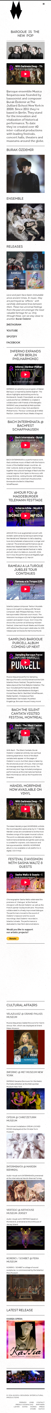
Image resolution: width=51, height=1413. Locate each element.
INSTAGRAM (14, 325)
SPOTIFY (12, 337)
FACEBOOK (13, 343)
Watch (41, 1409)
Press (42, 1407)
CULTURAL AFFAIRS (22, 1005)
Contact (41, 1402)
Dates (25, 1407)
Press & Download (24, 1405)
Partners (40, 1405)
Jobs (31, 1402)
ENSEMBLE (15, 198)
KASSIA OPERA (14, 1319)
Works (33, 1407)
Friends (23, 1402)
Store (33, 1409)
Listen (17, 1407)
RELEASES (15, 246)
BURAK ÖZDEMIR (20, 150)
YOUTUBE (12, 331)
